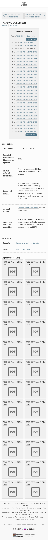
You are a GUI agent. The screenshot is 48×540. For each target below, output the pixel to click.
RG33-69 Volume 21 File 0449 (26, 74)
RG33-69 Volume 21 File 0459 (26, 106)
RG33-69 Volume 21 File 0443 (26, 55)
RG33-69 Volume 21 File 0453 (26, 87)
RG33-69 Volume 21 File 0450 (26, 77)
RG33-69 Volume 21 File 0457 (26, 100)
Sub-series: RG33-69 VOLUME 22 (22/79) (33, 16)
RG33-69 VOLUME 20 (28, 46)
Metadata (4, 25)
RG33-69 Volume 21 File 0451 (26, 81)
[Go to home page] (24, 3)
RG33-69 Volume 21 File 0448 (26, 71)
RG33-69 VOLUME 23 (28, 132)
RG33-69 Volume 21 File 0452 (26, 84)
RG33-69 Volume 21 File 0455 (26, 93)
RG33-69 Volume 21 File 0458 (26, 103)
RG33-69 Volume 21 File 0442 (26, 52)
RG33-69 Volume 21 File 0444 (26, 58)
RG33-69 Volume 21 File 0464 (26, 122)
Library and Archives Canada (27, 243)
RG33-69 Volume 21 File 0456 (26, 96)
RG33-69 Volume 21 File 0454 (26, 90)
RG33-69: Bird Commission (26, 36)
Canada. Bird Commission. (28, 208)
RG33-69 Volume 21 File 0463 (26, 119)
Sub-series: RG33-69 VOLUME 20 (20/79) (12, 16)
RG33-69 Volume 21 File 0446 (26, 65)
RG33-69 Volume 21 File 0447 (26, 68)
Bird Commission (23, 249)
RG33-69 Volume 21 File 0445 (26, 61)
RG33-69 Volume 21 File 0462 (26, 116)
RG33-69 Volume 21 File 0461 (26, 112)
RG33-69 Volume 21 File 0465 (26, 125)
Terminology (13, 25)
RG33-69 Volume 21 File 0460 (26, 109)
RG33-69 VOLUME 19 (28, 42)
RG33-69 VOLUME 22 (28, 128)
